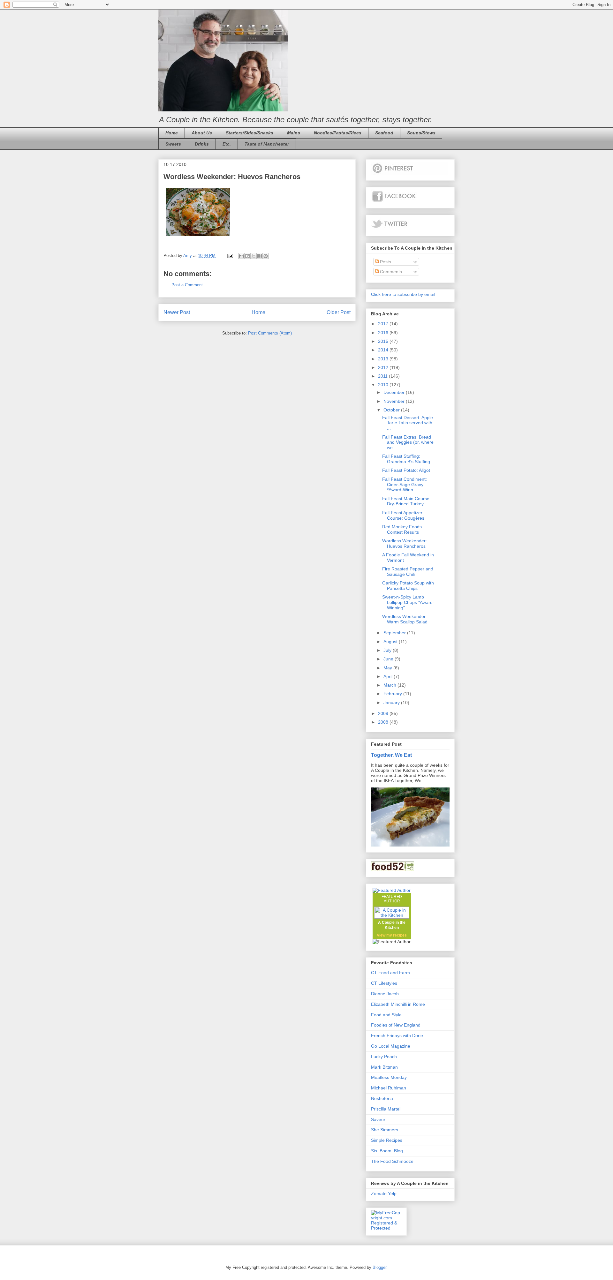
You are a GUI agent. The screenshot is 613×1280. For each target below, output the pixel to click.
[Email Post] (229, 255)
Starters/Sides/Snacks (249, 132)
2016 (384, 332)
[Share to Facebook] (259, 256)
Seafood (384, 132)
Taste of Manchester (267, 144)
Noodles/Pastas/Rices (337, 132)
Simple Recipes (386, 1140)
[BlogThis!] (247, 256)
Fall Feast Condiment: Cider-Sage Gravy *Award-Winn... (404, 485)
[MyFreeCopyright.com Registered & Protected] (386, 1228)
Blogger (379, 1267)
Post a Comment (187, 284)
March (390, 685)
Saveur (378, 1119)
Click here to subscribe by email (403, 294)
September (395, 632)
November (394, 401)
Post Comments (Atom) (270, 333)
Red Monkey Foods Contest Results (402, 529)
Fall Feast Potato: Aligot (406, 470)
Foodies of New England (395, 1025)
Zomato (379, 1193)
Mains (293, 132)
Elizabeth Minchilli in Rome (398, 1004)
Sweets (173, 144)
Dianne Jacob (385, 993)
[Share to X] (253, 256)
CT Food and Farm (390, 972)
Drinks (202, 144)
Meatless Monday (389, 1077)
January (392, 702)
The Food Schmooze (392, 1161)
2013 (384, 358)
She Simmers (384, 1129)
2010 (384, 384)
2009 (384, 713)
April (388, 676)
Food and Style (386, 1014)
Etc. (227, 144)
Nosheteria (382, 1098)
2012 (384, 367)
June (389, 658)
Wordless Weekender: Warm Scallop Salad (405, 619)
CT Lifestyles (384, 983)
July (388, 650)
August (391, 641)
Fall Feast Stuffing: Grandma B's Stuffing (406, 459)
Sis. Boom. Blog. (387, 1150)
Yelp (392, 1193)
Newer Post (176, 312)
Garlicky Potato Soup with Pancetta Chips (408, 585)
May (388, 667)
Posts (385, 261)
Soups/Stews (421, 132)
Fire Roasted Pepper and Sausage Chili (407, 571)
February (393, 693)
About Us (202, 132)
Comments (390, 271)
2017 (384, 323)
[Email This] (241, 256)
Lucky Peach (384, 1056)
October (392, 409)
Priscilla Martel (385, 1108)
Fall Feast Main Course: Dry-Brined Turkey (406, 501)
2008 (384, 722)
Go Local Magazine (390, 1046)
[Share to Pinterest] (265, 256)
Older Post (339, 312)
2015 (384, 341)
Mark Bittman (384, 1067)
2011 (383, 376)
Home (171, 132)
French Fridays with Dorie (397, 1035)
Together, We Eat (391, 755)
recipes (400, 935)
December (394, 392)
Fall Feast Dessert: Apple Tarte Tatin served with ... (407, 423)
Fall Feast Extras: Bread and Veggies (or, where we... (408, 442)
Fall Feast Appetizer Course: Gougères (403, 515)
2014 (384, 349)
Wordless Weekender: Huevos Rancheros (404, 543)
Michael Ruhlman (388, 1087)
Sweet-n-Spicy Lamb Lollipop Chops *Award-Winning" (408, 602)
